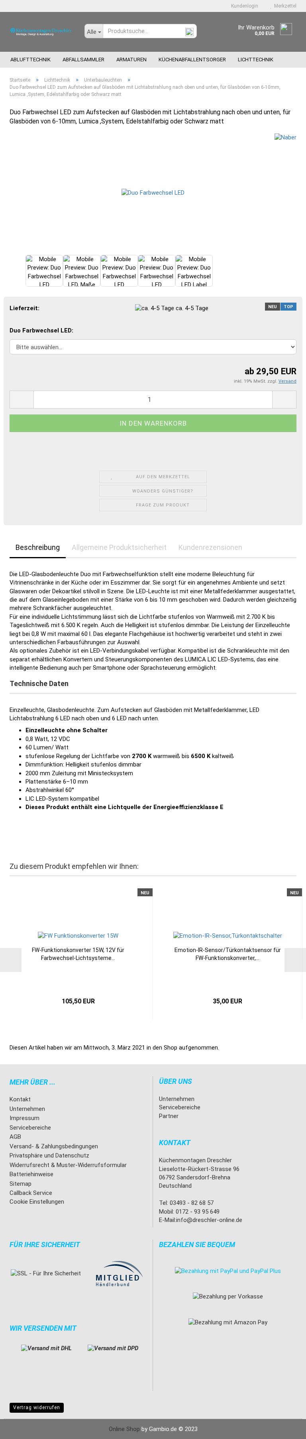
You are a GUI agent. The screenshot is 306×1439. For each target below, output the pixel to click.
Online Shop (124, 1429)
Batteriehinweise (31, 1174)
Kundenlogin (243, 6)
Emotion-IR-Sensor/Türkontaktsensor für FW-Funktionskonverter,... (228, 954)
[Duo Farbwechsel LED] (153, 192)
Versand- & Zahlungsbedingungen (54, 1146)
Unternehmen (27, 1108)
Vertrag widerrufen (36, 1407)
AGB (15, 1136)
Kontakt (20, 1099)
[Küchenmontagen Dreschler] (41, 32)
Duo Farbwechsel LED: (41, 330)
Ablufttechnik (30, 60)
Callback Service (31, 1193)
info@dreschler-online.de (209, 1220)
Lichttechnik (255, 60)
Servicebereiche (30, 1127)
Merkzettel (284, 6)
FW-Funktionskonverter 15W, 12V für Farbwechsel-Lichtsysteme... (78, 954)
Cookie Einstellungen (37, 1201)
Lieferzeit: (24, 308)
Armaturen (131, 60)
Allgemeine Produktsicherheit (119, 547)
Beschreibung (38, 547)
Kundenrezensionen (210, 547)
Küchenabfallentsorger (192, 60)
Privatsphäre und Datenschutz (49, 1155)
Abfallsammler (83, 60)
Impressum (24, 1118)
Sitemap (20, 1183)
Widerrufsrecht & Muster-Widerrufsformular (68, 1165)
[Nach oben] (284, 1427)
